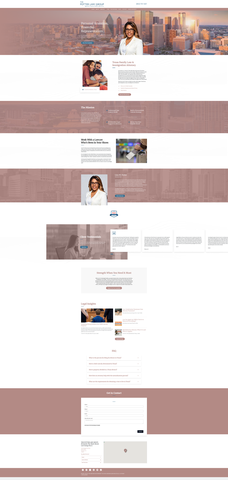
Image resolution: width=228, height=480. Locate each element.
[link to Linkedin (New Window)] (94, 470)
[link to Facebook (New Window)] (83, 470)
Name (86, 404)
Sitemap (122, 473)
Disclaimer (84, 474)
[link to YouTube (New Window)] (97, 470)
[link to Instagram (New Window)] (86, 470)
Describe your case (88, 418)
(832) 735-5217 (85, 454)
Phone (86, 409)
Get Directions (85, 462)
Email (86, 413)
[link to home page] (92, 3)
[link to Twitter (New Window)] (90, 470)
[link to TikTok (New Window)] (101, 470)
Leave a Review (85, 459)
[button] (105, 9)
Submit (140, 431)
